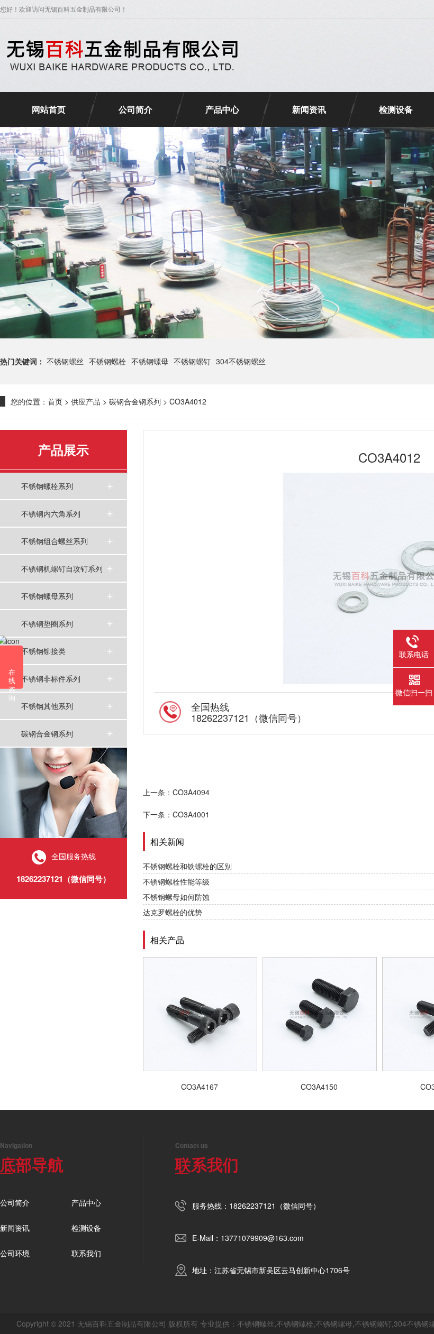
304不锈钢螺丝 (241, 361)
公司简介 (135, 109)
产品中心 (222, 109)
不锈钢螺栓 (107, 361)
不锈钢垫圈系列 (47, 623)
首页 (55, 401)
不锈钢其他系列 (47, 706)
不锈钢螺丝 (65, 361)
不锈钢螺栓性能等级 (176, 881)
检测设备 (396, 109)
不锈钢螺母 (149, 361)
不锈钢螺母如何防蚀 (176, 896)
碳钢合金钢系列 (135, 401)
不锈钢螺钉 (192, 361)
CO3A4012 (187, 401)
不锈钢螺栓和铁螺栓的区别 (187, 866)
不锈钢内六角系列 (50, 513)
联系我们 (86, 1253)
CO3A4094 (191, 792)
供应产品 (86, 401)
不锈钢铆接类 (43, 651)
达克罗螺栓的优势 (172, 912)
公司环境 (15, 1253)
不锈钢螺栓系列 (47, 486)
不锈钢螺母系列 (47, 596)
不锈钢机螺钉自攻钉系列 (62, 568)
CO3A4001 (191, 814)
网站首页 (49, 109)
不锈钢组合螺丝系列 (54, 541)
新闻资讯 (309, 109)
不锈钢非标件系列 (50, 678)
